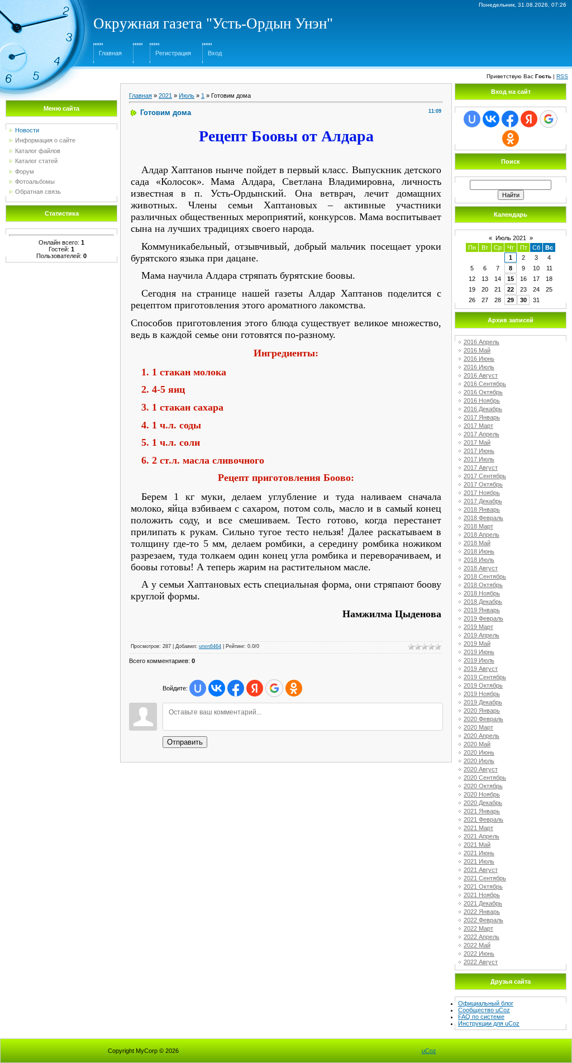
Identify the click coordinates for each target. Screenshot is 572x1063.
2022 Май (477, 945)
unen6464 (210, 646)
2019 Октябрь (483, 685)
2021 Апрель (481, 836)
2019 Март (478, 626)
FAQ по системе (481, 1016)
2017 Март (478, 425)
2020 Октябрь (483, 786)
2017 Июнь (479, 450)
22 (510, 289)
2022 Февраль (483, 920)
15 (510, 278)
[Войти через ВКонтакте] (216, 688)
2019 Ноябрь (482, 693)
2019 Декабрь (483, 702)
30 (523, 300)
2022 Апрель (481, 936)
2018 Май (477, 543)
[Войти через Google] (274, 688)
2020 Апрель (481, 735)
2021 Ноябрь (482, 895)
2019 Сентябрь (485, 677)
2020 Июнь (479, 752)
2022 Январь (482, 911)
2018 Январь (482, 509)
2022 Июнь (479, 953)
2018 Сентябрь (485, 576)
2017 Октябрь (483, 484)
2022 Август (481, 962)
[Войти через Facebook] (235, 688)
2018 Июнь (479, 551)
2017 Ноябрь (482, 492)
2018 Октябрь (483, 584)
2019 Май (477, 643)
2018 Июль (479, 559)
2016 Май (477, 350)
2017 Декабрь (483, 501)
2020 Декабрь (483, 802)
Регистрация (173, 53)
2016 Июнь (479, 358)
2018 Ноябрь (482, 593)
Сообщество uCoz (484, 1010)
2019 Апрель (481, 635)
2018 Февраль (483, 517)
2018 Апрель (481, 534)
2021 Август (481, 869)
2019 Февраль (483, 618)
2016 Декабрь (483, 409)
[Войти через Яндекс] (254, 688)
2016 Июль (479, 367)
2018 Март (478, 526)
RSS (562, 76)
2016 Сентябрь (485, 383)
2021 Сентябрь (485, 878)
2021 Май (477, 844)
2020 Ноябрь (482, 794)
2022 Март (478, 928)
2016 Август (481, 375)
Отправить (185, 742)
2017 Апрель (481, 434)
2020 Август (481, 769)
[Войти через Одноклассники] (293, 688)
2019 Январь (482, 610)
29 (510, 300)
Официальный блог (485, 1003)
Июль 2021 (510, 238)
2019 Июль (479, 660)
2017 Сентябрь (485, 476)
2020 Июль (479, 760)
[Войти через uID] (197, 688)
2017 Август (481, 467)
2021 (165, 95)
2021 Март (478, 827)
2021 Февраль (483, 819)
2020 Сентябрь (485, 777)
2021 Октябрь (483, 886)
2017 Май (477, 442)
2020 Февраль (483, 719)
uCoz (429, 1050)
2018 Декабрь (483, 601)
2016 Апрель (481, 342)
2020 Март (478, 727)
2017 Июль (479, 459)
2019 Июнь (479, 652)
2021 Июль (479, 861)
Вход (215, 53)
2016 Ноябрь (482, 400)
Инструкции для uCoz (488, 1023)
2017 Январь (482, 417)
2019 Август (481, 668)
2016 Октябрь (483, 392)
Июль (186, 95)
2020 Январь (482, 710)
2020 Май (477, 744)
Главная (110, 53)
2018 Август (481, 568)
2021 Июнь (479, 853)
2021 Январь (482, 811)
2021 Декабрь (483, 903)
